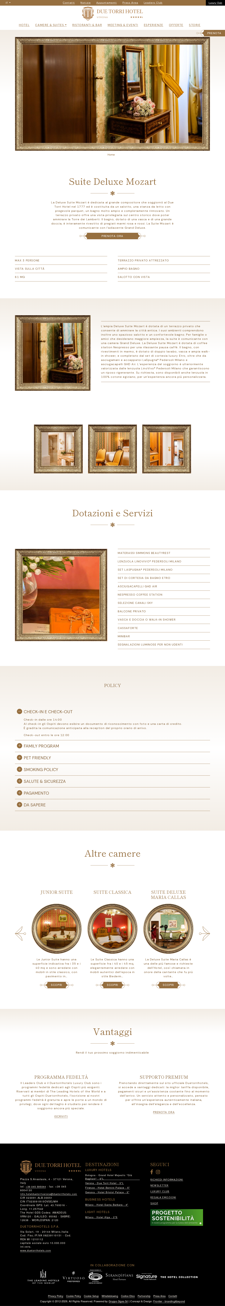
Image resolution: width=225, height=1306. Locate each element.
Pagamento (36, 793)
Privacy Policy (55, 1296)
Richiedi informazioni (166, 1179)
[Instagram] (158, 1172)
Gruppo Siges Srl (118, 1301)
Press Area (159, 1296)
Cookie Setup (91, 1296)
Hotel (24, 25)
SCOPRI (56, 985)
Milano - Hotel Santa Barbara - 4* (106, 1204)
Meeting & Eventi (123, 25)
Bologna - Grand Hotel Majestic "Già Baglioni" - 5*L (108, 1176)
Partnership (144, 1296)
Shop (154, 1203)
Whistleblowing (110, 1296)
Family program (41, 746)
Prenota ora (112, 236)
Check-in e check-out (48, 711)
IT (7, 2)
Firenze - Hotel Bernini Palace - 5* (107, 1187)
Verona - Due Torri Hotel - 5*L (104, 1183)
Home (111, 154)
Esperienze (153, 25)
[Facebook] (152, 1172)
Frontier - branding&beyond (169, 1301)
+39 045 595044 (36, 1186)
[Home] (112, 14)
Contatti (172, 1296)
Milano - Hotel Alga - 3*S (101, 1217)
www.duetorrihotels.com (35, 1250)
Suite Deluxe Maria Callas (168, 894)
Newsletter (159, 1185)
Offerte (176, 25)
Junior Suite (56, 892)
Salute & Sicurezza (45, 781)
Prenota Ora (164, 1112)
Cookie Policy (73, 1296)
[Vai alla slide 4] (119, 147)
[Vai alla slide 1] (106, 147)
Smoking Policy (41, 769)
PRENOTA (214, 33)
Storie (195, 25)
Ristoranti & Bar (87, 25)
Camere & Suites (49, 25)
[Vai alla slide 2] (110, 147)
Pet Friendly (37, 758)
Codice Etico (128, 1296)
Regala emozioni (163, 1197)
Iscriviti (61, 1116)
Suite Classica (112, 892)
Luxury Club (215, 2)
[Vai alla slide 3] (114, 147)
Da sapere (35, 805)
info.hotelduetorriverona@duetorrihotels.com (48, 1194)
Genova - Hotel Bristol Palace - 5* (107, 1192)
